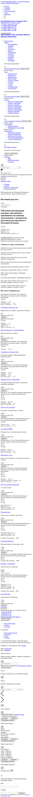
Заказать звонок (5, 618)
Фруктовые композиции (15, 137)
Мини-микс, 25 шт (6, 455)
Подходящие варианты (7, 720)
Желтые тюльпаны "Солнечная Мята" (12, 330)
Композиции (8, 131)
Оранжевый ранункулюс (12, 68)
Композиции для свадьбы (16, 128)
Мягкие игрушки (13, 160)
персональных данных (24, 665)
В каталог (4, 607)
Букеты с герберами (14, 103)
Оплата (6, 6)
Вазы (9, 158)
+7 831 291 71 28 (6, 615)
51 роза (10, 83)
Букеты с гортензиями (15, 110)
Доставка (7, 8)
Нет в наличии (5, 205)
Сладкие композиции (14, 139)
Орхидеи (11, 54)
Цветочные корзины (14, 132)
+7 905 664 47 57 (6, 613)
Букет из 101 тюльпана (8, 407)
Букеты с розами (13, 80)
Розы (6, 72)
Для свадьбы (8, 124)
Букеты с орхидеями (14, 108)
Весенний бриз (5, 512)
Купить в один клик (7, 315)
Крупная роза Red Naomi (12, 96)
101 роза (10, 82)
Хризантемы (12, 52)
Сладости (11, 162)
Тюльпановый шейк (7, 541)
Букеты (6, 100)
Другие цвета (12, 88)
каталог (4, 176)
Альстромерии (12, 44)
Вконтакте (8, 648)
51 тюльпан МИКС (7, 429)
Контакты (7, 14)
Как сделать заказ (9, 11)
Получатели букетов (10, 633)
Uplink (24, 645)
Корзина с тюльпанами (8, 563)
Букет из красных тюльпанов (10, 484)
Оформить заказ (6, 181)
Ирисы (10, 51)
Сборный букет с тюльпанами (10, 379)
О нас (6, 13)
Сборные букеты (13, 113)
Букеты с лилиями (14, 105)
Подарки (7, 157)
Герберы (10, 59)
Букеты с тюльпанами (15, 106)
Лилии (10, 47)
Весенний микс (5, 594)
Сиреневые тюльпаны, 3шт (9, 307)
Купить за (25, 68)
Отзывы (6, 9)
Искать (21, 689)
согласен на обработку (17, 665)
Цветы (6, 42)
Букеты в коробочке (14, 134)
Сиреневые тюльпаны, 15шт (10, 352)
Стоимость (14, 718)
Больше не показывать (10, 716)
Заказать (3, 317)
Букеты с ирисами (13, 111)
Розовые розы (12, 77)
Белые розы (11, 75)
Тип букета (4, 718)
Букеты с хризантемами (15, 101)
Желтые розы (12, 78)
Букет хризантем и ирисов (12, 121)
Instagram (7, 650)
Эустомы (11, 55)
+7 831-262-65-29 (6, 612)
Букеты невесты (13, 126)
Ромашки (11, 46)
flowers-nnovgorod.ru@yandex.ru (11, 617)
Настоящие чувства (10, 147)
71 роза (10, 85)
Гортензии (11, 49)
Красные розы (12, 74)
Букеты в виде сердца (15, 136)
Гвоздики (11, 57)
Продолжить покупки (7, 714)
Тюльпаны (11, 60)
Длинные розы (12, 87)
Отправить (22, 793)
